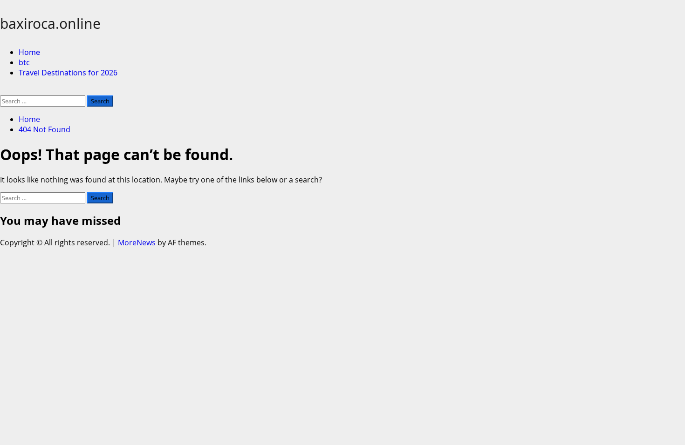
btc (24, 62)
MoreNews (137, 242)
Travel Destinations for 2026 (68, 72)
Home (29, 52)
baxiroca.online (50, 23)
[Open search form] (3, 90)
